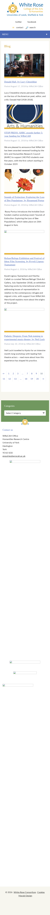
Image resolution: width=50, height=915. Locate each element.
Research (8, 86)
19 (32, 379)
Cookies (41, 892)
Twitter (18, 22)
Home (5, 42)
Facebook (31, 22)
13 (15, 379)
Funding (7, 60)
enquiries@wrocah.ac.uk (14, 456)
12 (9, 379)
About (6, 51)
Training (7, 68)
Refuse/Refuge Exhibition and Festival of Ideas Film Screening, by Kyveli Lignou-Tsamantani (24, 261)
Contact (19, 27)
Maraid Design (25, 896)
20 (37, 379)
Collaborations (12, 77)
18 (26, 379)
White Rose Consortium (25, 892)
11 (4, 379)
